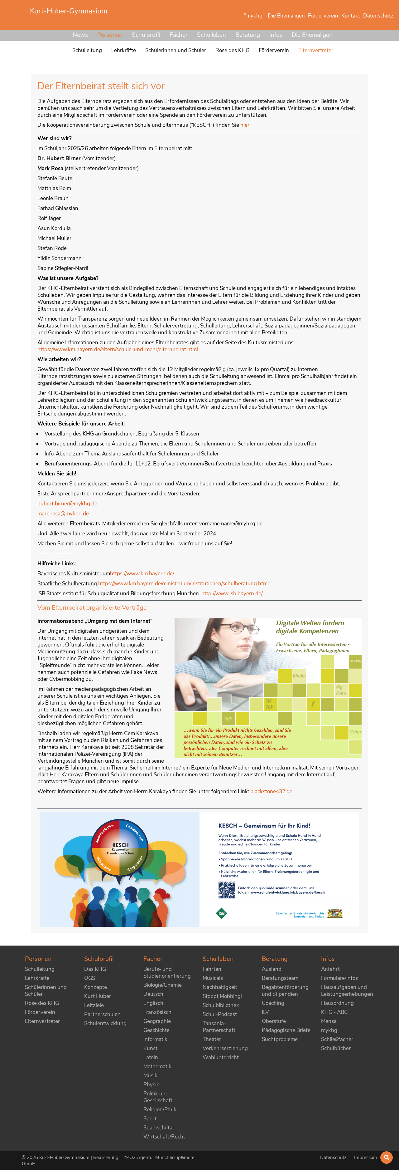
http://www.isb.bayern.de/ (232, 593)
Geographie (157, 1021)
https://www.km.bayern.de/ (142, 573)
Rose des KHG (42, 1003)
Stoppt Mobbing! (222, 996)
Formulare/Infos (339, 978)
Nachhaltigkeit (220, 987)
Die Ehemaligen (312, 35)
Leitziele (94, 1005)
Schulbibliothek (221, 1005)
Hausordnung (337, 1003)
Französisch (157, 1012)
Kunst (150, 1048)
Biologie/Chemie (162, 985)
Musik (150, 1075)
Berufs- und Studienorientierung (167, 973)
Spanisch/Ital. (159, 1127)
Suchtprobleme (280, 1039)
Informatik (155, 1039)
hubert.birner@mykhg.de (67, 503)
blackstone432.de (271, 791)
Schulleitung (40, 969)
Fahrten (212, 969)
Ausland (271, 969)
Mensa (329, 1021)
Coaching (273, 1003)
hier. (245, 125)
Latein (150, 1057)
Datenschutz (334, 1157)
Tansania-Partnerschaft (219, 1027)
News (80, 35)
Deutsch (153, 994)
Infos (275, 35)
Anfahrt (330, 969)
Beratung (247, 35)
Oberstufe (274, 1021)
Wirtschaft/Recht (164, 1136)
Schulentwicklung (105, 1023)
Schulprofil (146, 35)
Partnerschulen (102, 1014)
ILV (265, 1012)
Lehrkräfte (37, 978)
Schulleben (211, 35)
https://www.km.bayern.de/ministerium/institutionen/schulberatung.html (183, 583)
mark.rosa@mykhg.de (63, 513)
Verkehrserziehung (225, 1048)
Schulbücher (336, 1048)
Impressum (365, 1157)
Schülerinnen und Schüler (46, 991)
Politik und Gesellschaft (157, 1097)
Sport (149, 1118)
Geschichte (156, 1030)
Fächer (179, 35)
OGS (89, 978)
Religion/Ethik (159, 1109)
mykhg (329, 1030)
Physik (151, 1084)
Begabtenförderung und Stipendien (285, 991)
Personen (110, 35)
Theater (212, 1039)
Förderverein (40, 1012)
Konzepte (95, 987)
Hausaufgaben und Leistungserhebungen (347, 991)
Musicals (213, 978)
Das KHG (95, 969)
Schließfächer (337, 1039)
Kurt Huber (97, 996)
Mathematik (157, 1066)
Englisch (153, 1003)
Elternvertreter (42, 1021)
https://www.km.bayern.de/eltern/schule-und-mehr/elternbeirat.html (117, 349)
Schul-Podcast (220, 1014)
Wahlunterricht (221, 1057)
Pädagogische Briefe (286, 1030)
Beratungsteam (280, 978)
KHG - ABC (334, 1012)
